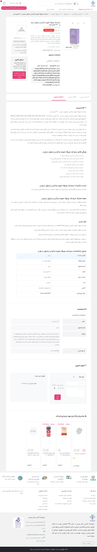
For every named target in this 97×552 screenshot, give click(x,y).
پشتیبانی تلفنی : (13, 8)
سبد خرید (44, 504)
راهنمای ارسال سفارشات (64, 495)
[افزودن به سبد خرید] (84, 451)
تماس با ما (92, 504)
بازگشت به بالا (87, 543)
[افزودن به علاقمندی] (74, 450)
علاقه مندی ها (43, 506)
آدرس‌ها (45, 501)
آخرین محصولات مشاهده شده (63, 504)
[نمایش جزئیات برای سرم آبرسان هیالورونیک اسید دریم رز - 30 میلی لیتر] (33, 431)
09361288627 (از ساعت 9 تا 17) (34, 522)
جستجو (69, 501)
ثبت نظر (57, 397)
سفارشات (45, 498)
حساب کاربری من (42, 495)
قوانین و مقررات (67, 498)
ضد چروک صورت (47, 50)
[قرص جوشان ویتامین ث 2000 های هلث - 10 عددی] (48, 431)
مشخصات (71, 97)
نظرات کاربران (58, 97)
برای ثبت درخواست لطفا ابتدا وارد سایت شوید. (19, 75)
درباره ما (93, 495)
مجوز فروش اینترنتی (89, 498)
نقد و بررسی (84, 97)
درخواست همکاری (42, 509)
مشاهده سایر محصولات (19, 41)
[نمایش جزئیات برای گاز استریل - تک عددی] (79, 431)
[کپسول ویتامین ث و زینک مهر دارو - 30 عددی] (64, 431)
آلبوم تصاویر (69, 47)
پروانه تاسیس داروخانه (88, 501)
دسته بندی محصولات (84, 9)
